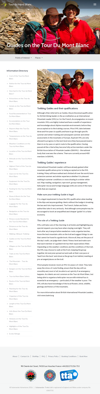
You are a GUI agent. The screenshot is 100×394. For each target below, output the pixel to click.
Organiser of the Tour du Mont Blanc (18, 297)
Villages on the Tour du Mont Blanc (20, 247)
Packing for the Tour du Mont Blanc (20, 190)
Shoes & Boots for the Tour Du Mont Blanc (19, 197)
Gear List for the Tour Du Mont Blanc (18, 175)
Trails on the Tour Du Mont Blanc (19, 255)
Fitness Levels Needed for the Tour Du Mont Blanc (19, 220)
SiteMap (35, 356)
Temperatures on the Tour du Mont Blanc (20, 137)
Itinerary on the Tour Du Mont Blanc (18, 320)
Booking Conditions (69, 356)
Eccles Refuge (14, 334)
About (15, 356)
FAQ (43, 356)
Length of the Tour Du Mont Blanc (20, 305)
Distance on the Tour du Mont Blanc (18, 227)
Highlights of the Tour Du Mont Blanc (19, 327)
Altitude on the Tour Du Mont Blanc (20, 160)
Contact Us (24, 356)
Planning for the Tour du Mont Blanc (18, 290)
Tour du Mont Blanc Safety (19, 276)
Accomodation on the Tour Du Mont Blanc (19, 122)
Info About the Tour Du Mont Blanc (20, 312)
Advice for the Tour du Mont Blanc (20, 84)
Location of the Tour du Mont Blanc (20, 152)
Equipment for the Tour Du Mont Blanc (19, 182)
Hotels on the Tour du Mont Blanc (19, 107)
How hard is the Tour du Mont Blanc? (20, 92)
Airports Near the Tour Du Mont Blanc (19, 129)
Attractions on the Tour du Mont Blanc (19, 99)
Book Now (83, 356)
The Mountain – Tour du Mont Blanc (18, 262)
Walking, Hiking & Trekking (19, 234)
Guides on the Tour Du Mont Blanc (20, 240)
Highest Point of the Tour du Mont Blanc (20, 167)
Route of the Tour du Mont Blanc (19, 282)
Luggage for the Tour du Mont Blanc (18, 205)
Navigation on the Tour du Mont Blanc (19, 212)
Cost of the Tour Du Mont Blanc (19, 77)
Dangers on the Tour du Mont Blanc (20, 270)
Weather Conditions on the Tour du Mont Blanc (19, 145)
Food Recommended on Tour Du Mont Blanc (20, 115)
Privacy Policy (53, 356)
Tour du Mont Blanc (19, 4)
